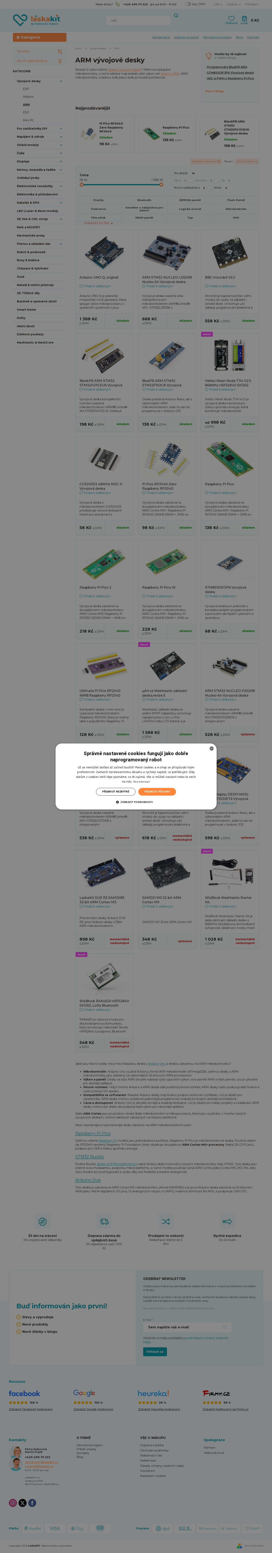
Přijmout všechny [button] (157, 791)
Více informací (141, 781)
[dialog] (136, 776)
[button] (136, 802)
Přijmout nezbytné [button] (115, 791)
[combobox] (212, 748)
